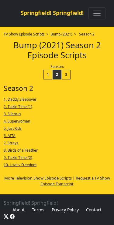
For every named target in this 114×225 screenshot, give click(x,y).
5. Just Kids (13, 128)
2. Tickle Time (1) (18, 106)
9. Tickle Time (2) (18, 157)
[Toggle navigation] (96, 13)
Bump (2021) (61, 34)
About (18, 210)
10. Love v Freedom (20, 164)
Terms (38, 210)
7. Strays (11, 143)
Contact (94, 210)
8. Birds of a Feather (21, 150)
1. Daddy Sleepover (20, 99)
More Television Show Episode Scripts (38, 178)
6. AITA (10, 135)
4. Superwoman (17, 121)
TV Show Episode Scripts (24, 34)
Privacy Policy (65, 210)
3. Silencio (12, 113)
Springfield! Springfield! (52, 12)
